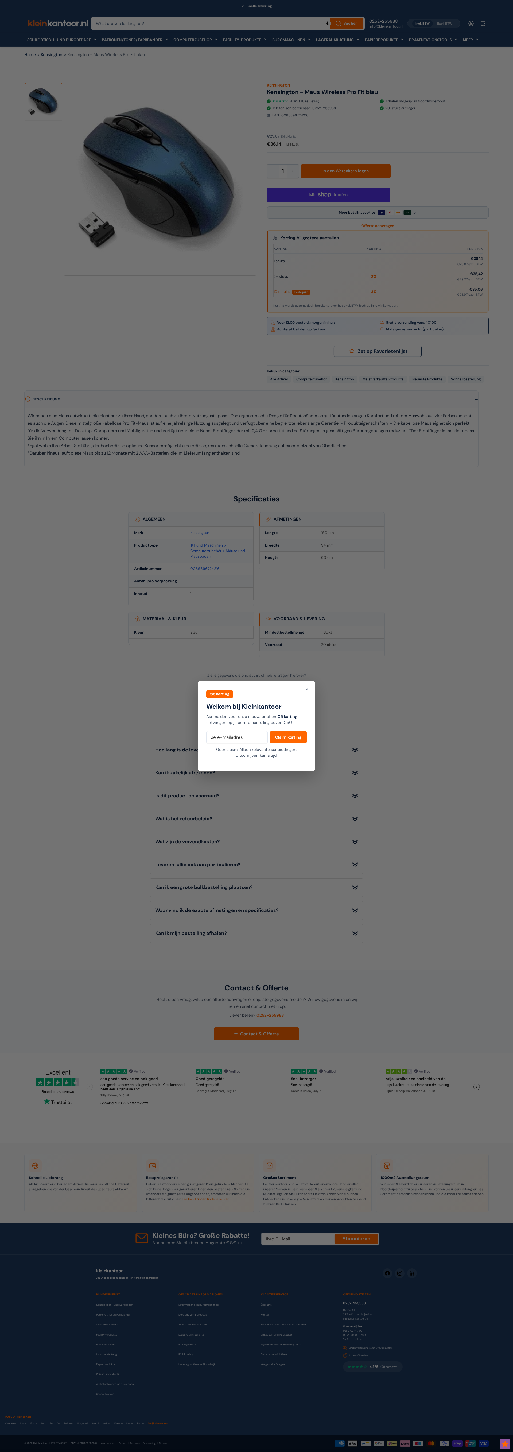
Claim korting (288, 737)
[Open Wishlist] (505, 1444)
